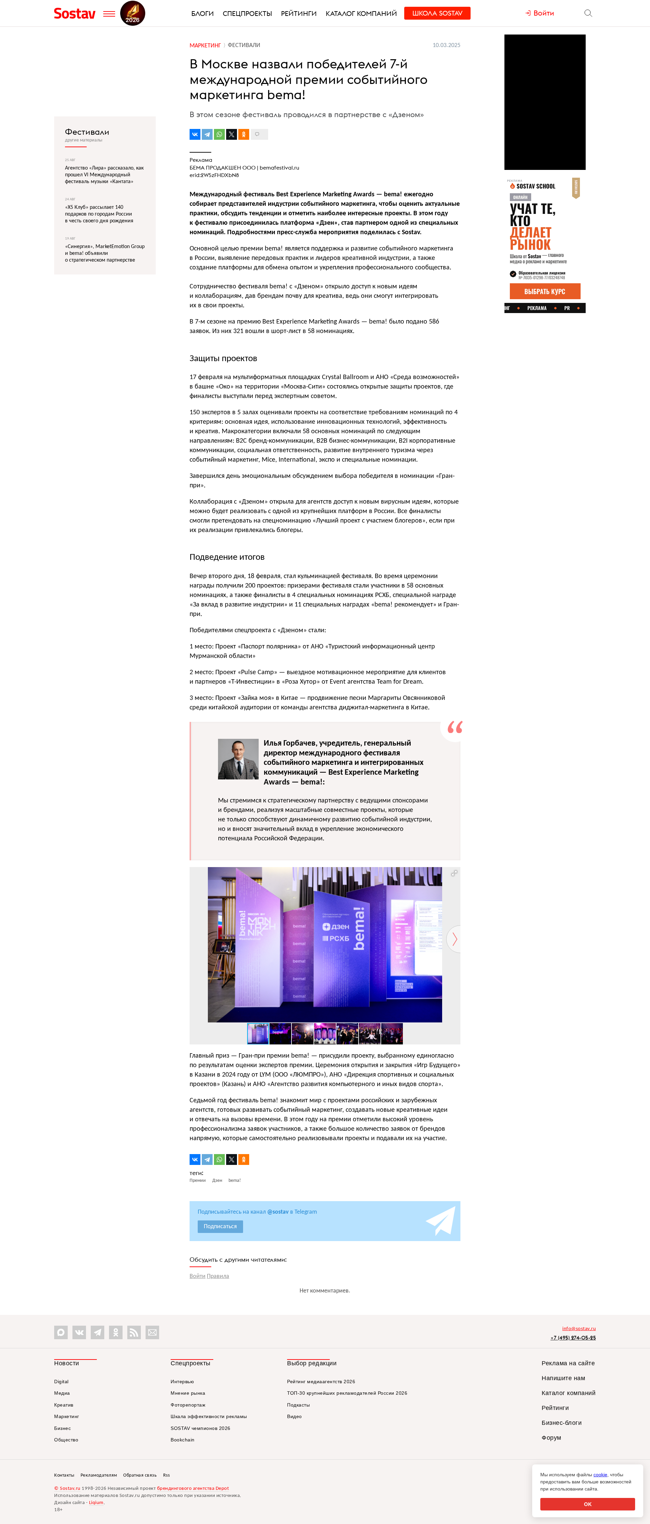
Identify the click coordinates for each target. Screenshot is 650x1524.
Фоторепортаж (188, 1405)
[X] (231, 134)
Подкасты (298, 1405)
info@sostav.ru (579, 1328)
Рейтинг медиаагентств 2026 (321, 1381)
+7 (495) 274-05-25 (573, 1337)
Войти (197, 1276)
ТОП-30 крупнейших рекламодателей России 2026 (347, 1393)
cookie (600, 1474)
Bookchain (183, 1439)
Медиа (62, 1393)
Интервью (182, 1381)
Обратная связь (140, 1475)
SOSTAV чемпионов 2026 (201, 1428)
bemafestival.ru (279, 167)
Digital (61, 1381)
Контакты (64, 1475)
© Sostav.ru (67, 1488)
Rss (166, 1475)
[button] (454, 873)
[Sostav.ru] (77, 13)
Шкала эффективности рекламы (209, 1416)
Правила (218, 1276)
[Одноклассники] (243, 134)
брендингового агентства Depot (193, 1488)
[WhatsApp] (219, 134)
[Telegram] (207, 134)
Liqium (96, 1502)
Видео (294, 1416)
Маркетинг (66, 1416)
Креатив (63, 1405)
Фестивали (87, 131)
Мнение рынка (188, 1393)
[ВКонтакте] (195, 134)
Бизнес (62, 1428)
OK (588, 1504)
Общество (66, 1439)
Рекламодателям (99, 1475)
